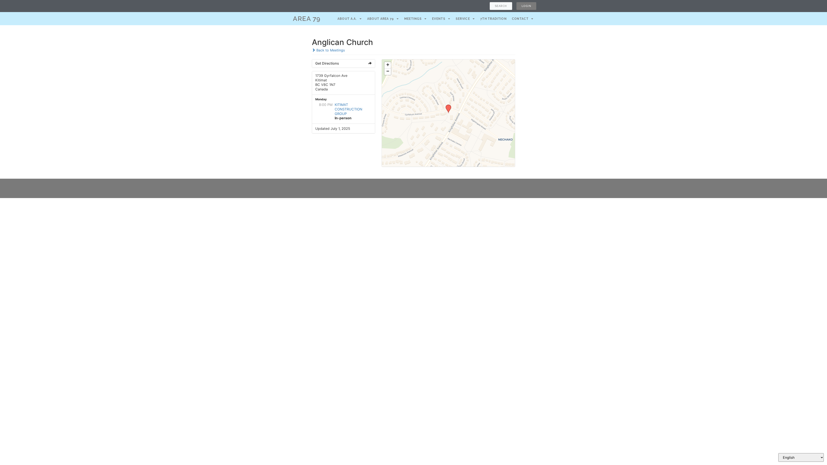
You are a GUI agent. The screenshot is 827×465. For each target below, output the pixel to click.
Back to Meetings (330, 50)
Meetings (413, 18)
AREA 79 (307, 18)
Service (463, 18)
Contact (520, 18)
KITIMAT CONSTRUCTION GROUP (348, 109)
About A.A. (347, 18)
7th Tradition (493, 18)
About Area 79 (380, 18)
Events (438, 18)
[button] (447, 106)
